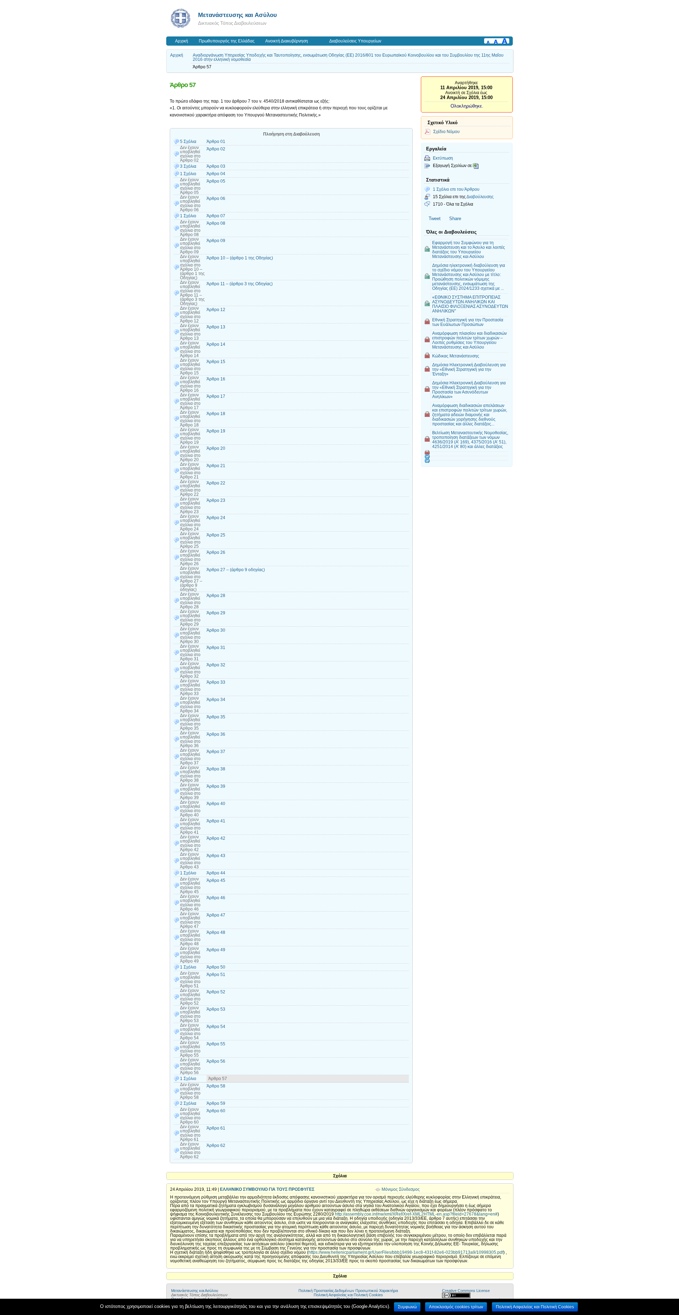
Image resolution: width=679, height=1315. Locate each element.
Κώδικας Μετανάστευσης (455, 356)
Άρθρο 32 (216, 665)
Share (455, 218)
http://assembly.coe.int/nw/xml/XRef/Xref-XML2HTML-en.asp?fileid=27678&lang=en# (416, 1214)
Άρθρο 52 (216, 992)
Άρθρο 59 (216, 1103)
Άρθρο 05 (216, 181)
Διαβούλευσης (480, 196)
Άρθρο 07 (216, 216)
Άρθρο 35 (216, 717)
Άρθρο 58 (216, 1086)
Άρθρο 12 (216, 310)
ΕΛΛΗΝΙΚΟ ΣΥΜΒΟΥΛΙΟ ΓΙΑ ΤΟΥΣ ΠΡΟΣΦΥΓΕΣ (267, 1189)
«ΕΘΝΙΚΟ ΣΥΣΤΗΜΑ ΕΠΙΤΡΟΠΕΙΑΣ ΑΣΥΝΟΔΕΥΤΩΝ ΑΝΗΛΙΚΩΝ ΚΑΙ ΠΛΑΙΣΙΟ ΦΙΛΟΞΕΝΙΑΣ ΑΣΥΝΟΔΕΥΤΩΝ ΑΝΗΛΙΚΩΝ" (470, 304)
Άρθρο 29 (216, 613)
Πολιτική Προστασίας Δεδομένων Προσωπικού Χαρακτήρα (348, 1290)
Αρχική (181, 41)
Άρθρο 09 (216, 241)
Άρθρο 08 (216, 223)
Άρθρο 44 (216, 873)
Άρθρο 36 (216, 734)
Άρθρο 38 (216, 769)
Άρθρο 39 (216, 786)
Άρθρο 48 (216, 932)
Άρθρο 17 (216, 396)
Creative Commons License (466, 1290)
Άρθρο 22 (216, 483)
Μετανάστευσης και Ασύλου (237, 14)
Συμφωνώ (407, 1306)
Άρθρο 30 (216, 630)
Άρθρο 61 (216, 1128)
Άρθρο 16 (216, 379)
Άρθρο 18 (216, 414)
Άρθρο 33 (216, 682)
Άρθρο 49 (216, 950)
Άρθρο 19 (216, 431)
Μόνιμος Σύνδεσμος (401, 1189)
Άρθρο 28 (216, 595)
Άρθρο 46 (216, 898)
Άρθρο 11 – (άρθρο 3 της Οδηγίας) (240, 284)
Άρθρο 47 (216, 915)
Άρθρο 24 (216, 518)
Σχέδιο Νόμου (446, 131)
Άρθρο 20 (216, 448)
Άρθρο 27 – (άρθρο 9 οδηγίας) (236, 570)
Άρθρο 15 (216, 362)
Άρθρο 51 (216, 974)
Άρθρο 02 (216, 149)
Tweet (435, 218)
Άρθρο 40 (216, 804)
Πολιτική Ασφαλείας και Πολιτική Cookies (348, 1295)
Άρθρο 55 (216, 1044)
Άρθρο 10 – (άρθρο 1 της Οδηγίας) (240, 258)
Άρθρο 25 (216, 535)
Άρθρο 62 (216, 1145)
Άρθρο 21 (216, 466)
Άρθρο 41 (216, 821)
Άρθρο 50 (216, 967)
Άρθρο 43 (216, 856)
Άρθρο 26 (216, 552)
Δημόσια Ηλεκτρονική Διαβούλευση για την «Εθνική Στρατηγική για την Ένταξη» (469, 369)
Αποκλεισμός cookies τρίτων (456, 1306)
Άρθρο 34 (216, 699)
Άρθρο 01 (216, 141)
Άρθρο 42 (216, 838)
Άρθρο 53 (216, 1009)
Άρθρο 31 (216, 647)
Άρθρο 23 (216, 500)
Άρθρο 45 (216, 880)
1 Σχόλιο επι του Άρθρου (456, 189)
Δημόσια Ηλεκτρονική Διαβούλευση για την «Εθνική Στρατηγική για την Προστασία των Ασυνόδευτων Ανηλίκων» (469, 389)
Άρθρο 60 (216, 1111)
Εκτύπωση (443, 158)
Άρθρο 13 (216, 327)
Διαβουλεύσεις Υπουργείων (355, 41)
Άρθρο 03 (216, 166)
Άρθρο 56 (216, 1061)
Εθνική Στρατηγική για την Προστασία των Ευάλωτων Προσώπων (467, 322)
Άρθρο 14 (216, 344)
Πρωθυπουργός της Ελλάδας (227, 41)
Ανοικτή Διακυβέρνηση (286, 41)
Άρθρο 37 (216, 752)
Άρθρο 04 (216, 174)
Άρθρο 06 (216, 198)
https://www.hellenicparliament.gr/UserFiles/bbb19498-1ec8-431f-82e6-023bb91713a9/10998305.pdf (405, 1252)
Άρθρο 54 (216, 1026)
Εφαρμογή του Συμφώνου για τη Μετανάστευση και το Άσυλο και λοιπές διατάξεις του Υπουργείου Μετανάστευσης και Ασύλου (468, 249)
